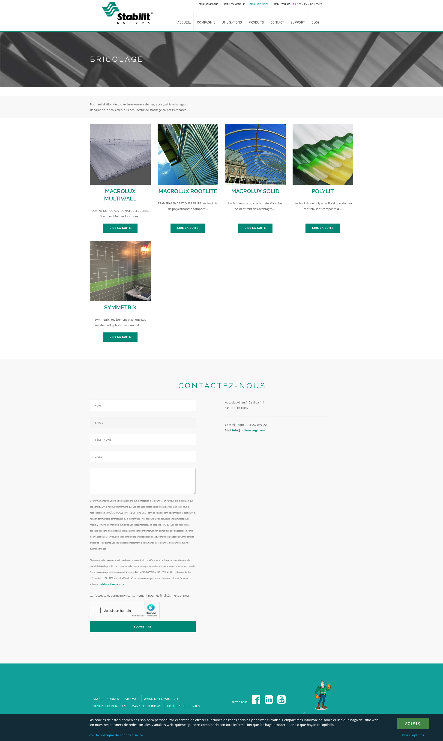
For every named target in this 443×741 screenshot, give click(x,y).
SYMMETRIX (120, 307)
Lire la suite (120, 228)
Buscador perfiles (109, 706)
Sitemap (131, 698)
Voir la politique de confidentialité (116, 735)
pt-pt (318, 4)
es (300, 4)
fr (294, 4)
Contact (277, 22)
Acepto (413, 723)
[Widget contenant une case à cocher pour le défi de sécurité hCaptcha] (125, 610)
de (312, 4)
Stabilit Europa (259, 4)
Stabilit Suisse (282, 4)
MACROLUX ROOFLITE (188, 191)
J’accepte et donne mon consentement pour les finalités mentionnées (142, 595)
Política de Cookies (183, 706)
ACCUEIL (184, 22)
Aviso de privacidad (161, 698)
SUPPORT (297, 22)
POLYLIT (323, 191)
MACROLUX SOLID (255, 191)
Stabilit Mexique (208, 4)
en (306, 4)
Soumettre (143, 626)
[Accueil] (129, 12)
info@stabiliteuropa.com (112, 584)
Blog (315, 22)
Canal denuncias (146, 706)
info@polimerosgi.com (248, 430)
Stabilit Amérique (234, 4)
